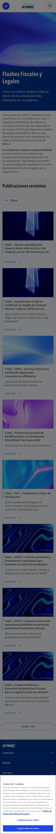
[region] (28, 804)
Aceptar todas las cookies (28, 828)
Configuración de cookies (28, 820)
